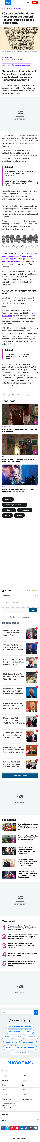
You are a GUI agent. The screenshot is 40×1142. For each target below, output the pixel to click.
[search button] (36, 1012)
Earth (4, 1085)
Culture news (17, 8)
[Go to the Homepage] (8, 2)
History (7, 515)
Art (3, 457)
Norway (7, 1037)
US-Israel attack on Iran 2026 (20, 1026)
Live (34, 3)
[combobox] (20, 1012)
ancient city (9, 510)
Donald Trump (11, 1042)
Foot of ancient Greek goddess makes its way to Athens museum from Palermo (18, 183)
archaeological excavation (15, 505)
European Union (20, 1053)
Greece (19, 515)
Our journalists (27, 1099)
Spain (29, 1031)
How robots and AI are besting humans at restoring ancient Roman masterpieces (18, 173)
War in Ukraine (14, 1031)
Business (5, 1080)
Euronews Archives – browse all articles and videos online (10, 1105)
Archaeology (25, 510)
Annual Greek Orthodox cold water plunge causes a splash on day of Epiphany (17, 356)
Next (23, 1085)
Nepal (8, 1047)
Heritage (8, 499)
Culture (8, 8)
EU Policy (25, 1080)
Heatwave (31, 1037)
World (24, 1076)
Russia (19, 1047)
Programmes (6, 1099)
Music (19, 1037)
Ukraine (31, 1047)
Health (4, 1090)
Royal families (28, 1042)
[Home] (2, 8)
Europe (4, 1076)
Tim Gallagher (8, 57)
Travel (24, 1090)
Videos (24, 1094)
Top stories (9, 819)
